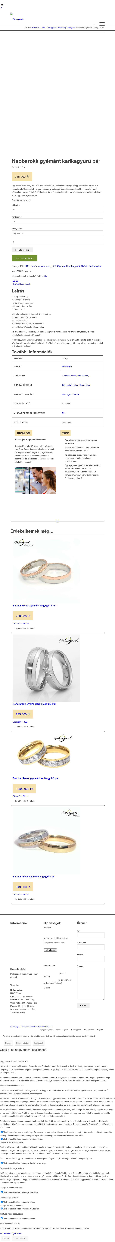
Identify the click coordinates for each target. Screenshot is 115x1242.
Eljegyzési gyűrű (46, 1030)
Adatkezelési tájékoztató (10, 1233)
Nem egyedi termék (70, 394)
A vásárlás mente (18, 957)
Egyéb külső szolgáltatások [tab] (12, 1168)
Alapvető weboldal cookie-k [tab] (12, 1085)
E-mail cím (81, 942)
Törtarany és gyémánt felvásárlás (19, 937)
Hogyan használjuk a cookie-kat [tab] (14, 1061)
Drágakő (100, 1030)
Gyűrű (84, 266)
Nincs (64, 413)
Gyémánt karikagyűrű (68, 266)
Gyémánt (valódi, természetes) (75, 375)
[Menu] (100, 23)
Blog (12, 946)
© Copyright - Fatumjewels (20, 1026)
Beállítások (38, 1043)
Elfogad (8, 1043)
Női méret (16, 205)
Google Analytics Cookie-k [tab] (11, 1142)
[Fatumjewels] (17, 19)
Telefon (80, 954)
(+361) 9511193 (50, 979)
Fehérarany (67, 366)
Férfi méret (16, 217)
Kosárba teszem (22, 250)
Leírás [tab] (15, 280)
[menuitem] (94, 23)
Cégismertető (16, 927)
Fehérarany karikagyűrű (43, 266)
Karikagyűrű (95, 266)
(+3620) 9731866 (51, 973)
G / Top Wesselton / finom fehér (76, 385)
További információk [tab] (21, 283)
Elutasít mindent (22, 1043)
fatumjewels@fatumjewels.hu (56, 991)
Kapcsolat (14, 931)
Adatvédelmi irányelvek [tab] (10, 1223)
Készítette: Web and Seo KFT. (41, 1026)
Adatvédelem (16, 949)
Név (78, 931)
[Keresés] (94, 23)
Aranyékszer (89, 1030)
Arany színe (17, 228)
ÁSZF (12, 953)
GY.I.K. (13, 942)
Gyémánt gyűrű (62, 1030)
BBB (27, 266)
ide (45, 275)
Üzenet (80, 966)
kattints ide (24, 985)
